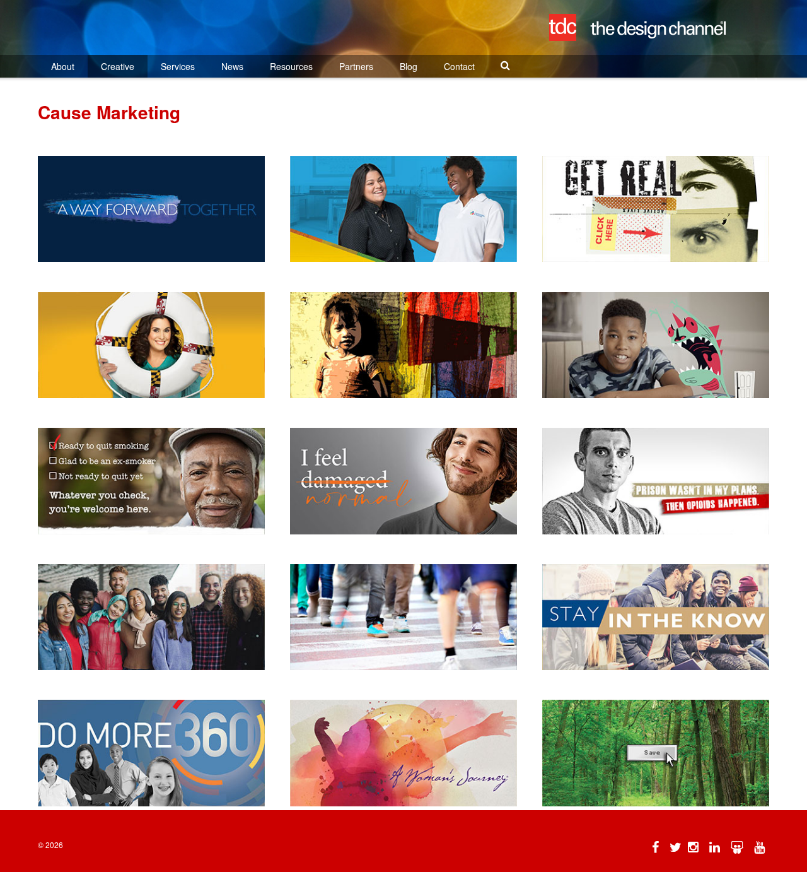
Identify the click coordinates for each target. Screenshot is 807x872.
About (62, 66)
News (232, 66)
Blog (408, 66)
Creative (117, 66)
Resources (291, 66)
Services (178, 66)
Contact (459, 66)
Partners (356, 66)
